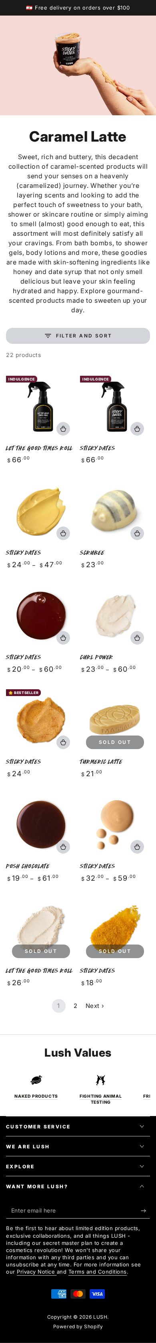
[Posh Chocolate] (41, 825)
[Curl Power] (115, 616)
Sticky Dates (97, 448)
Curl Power (96, 657)
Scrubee (92, 552)
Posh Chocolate (27, 866)
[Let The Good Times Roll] (41, 407)
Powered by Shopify (78, 1326)
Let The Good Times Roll (39, 448)
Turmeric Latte (101, 761)
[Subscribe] (145, 1210)
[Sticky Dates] (115, 407)
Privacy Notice (37, 1271)
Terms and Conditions (97, 1271)
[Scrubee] (115, 511)
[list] (78, 1089)
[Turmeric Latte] (115, 720)
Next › (95, 1006)
